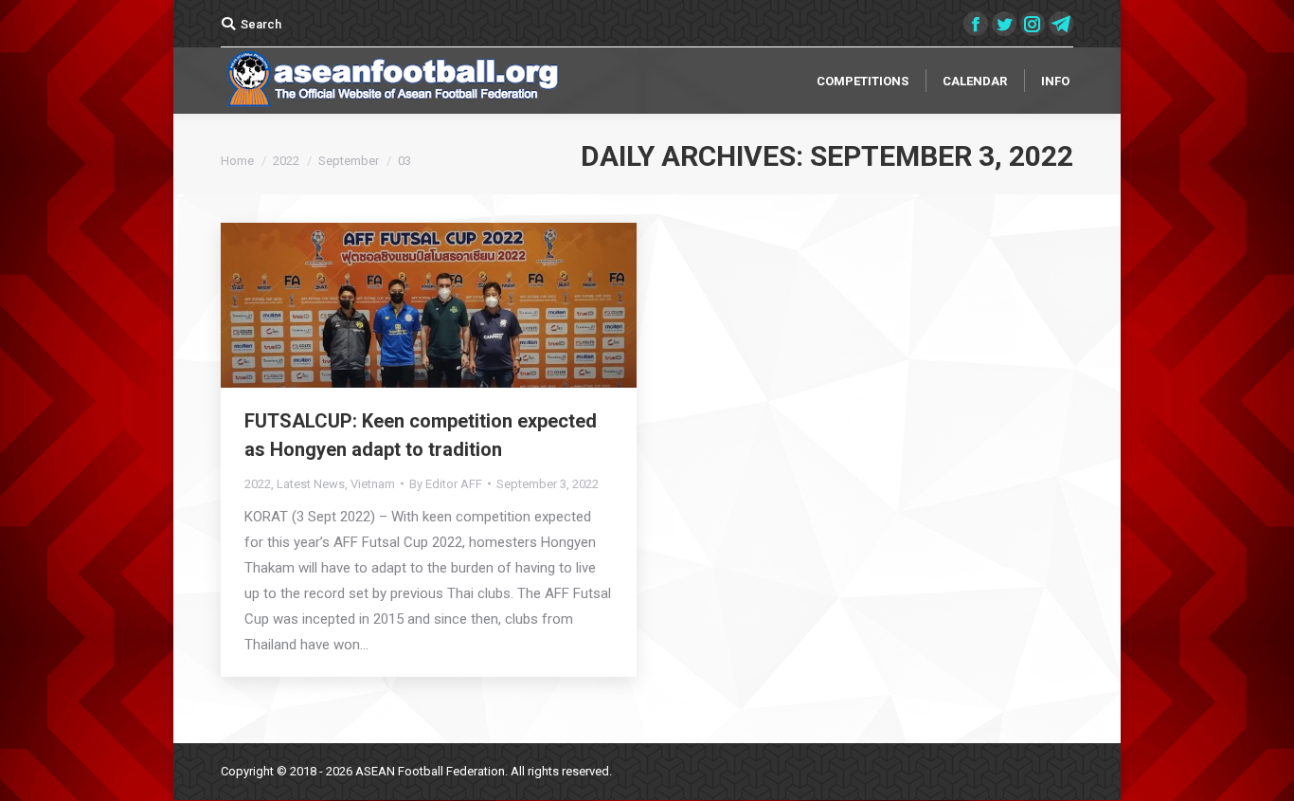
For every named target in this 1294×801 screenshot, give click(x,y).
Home (237, 161)
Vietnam (372, 484)
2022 (286, 161)
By (445, 484)
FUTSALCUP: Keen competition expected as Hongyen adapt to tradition (420, 435)
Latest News (311, 484)
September (348, 161)
